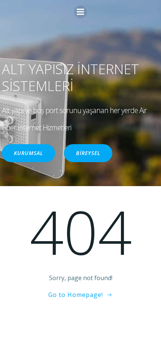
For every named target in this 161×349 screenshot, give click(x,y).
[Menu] (80, 12)
